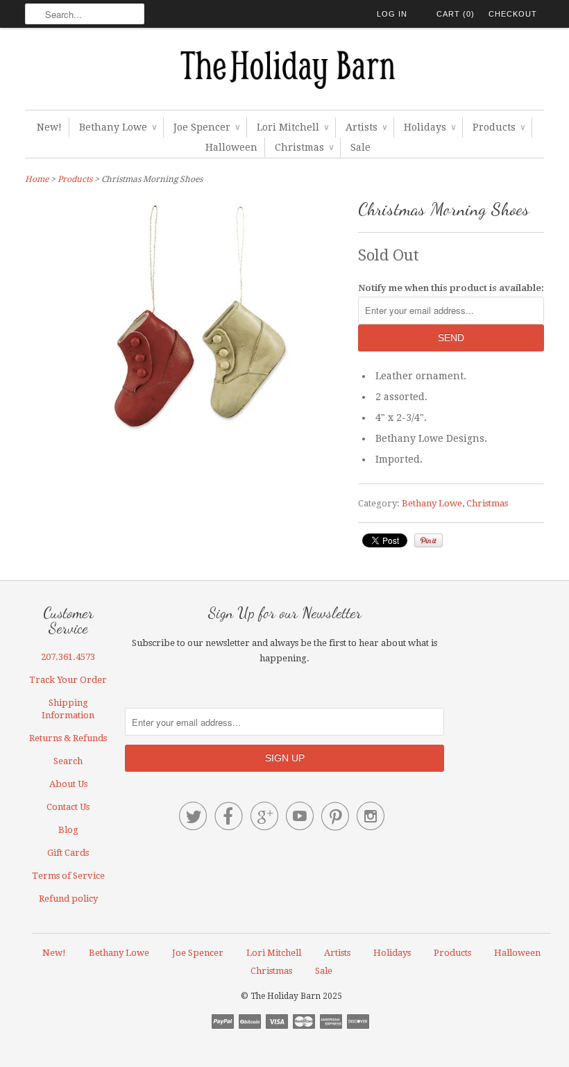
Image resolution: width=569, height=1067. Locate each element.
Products (499, 127)
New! (49, 127)
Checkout (513, 14)
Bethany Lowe (117, 127)
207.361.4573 (68, 657)
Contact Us (68, 807)
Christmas (304, 147)
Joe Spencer (206, 127)
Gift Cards (68, 852)
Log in (392, 14)
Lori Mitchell (292, 127)
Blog (68, 830)
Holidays (429, 127)
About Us (68, 784)
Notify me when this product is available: (451, 288)
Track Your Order (68, 680)
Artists (366, 127)
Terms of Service (68, 875)
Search (68, 761)
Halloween (231, 147)
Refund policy (68, 898)
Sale (360, 147)
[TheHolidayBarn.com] (284, 72)
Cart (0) (455, 14)
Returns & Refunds (68, 738)
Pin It (428, 540)
